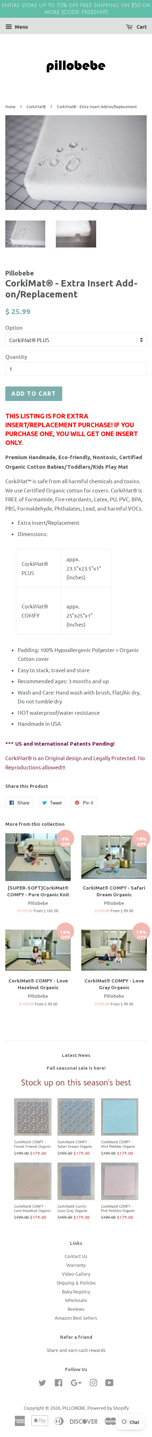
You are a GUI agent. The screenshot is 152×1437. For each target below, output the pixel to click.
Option (14, 327)
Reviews (76, 1309)
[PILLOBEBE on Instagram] (93, 1384)
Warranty (76, 1265)
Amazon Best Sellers (76, 1318)
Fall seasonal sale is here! (76, 1067)
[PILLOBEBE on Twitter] (42, 1384)
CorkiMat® (36, 106)
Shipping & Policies (76, 1283)
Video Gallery (76, 1274)
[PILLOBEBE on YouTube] (109, 1384)
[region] (76, 9)
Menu (21, 27)
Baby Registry (76, 1291)
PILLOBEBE (73, 1408)
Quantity (16, 356)
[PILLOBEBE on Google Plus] (76, 1384)
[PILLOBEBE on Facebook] (58, 1384)
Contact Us (76, 1256)
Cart (141, 27)
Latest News (76, 1055)
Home (10, 106)
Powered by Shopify (108, 1408)
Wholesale (76, 1300)
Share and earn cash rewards (76, 1350)
